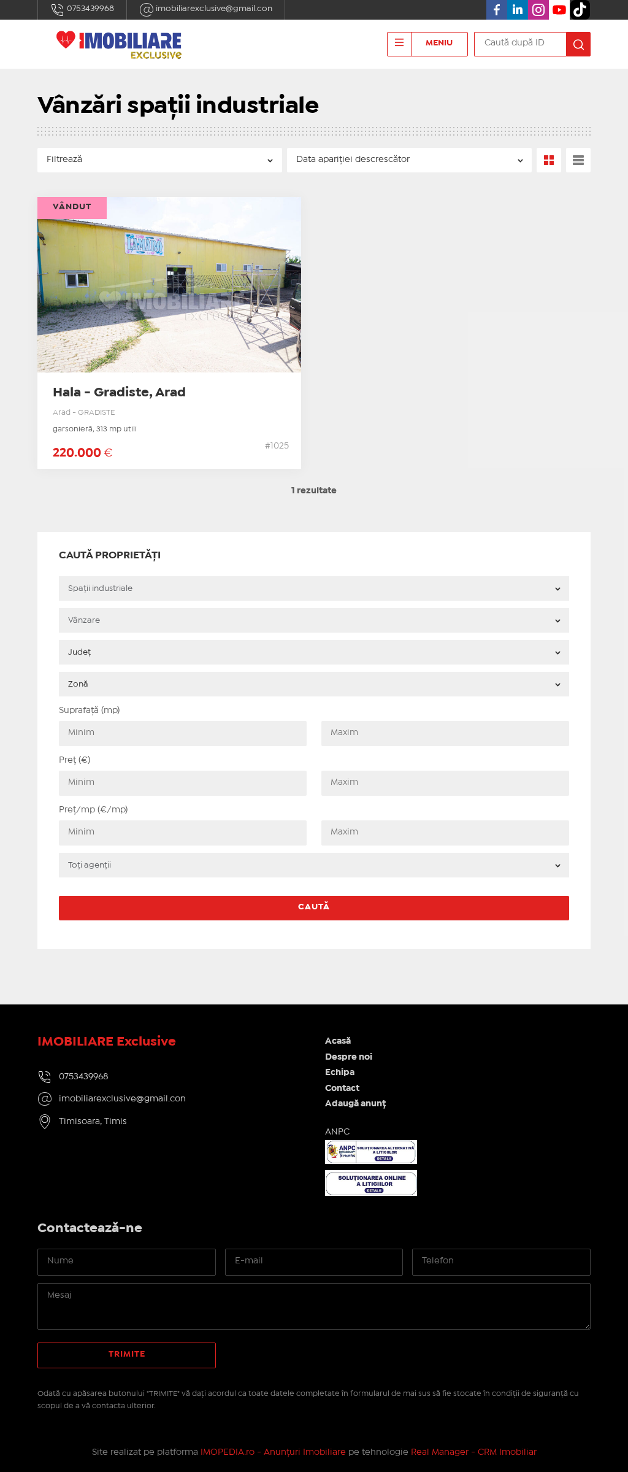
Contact (342, 1088)
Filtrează (64, 159)
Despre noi (348, 1057)
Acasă (338, 1041)
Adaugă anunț (355, 1104)
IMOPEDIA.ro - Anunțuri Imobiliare (273, 1452)
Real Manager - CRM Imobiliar (474, 1452)
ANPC (337, 1132)
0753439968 (89, 8)
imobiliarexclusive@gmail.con (213, 8)
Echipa (339, 1072)
